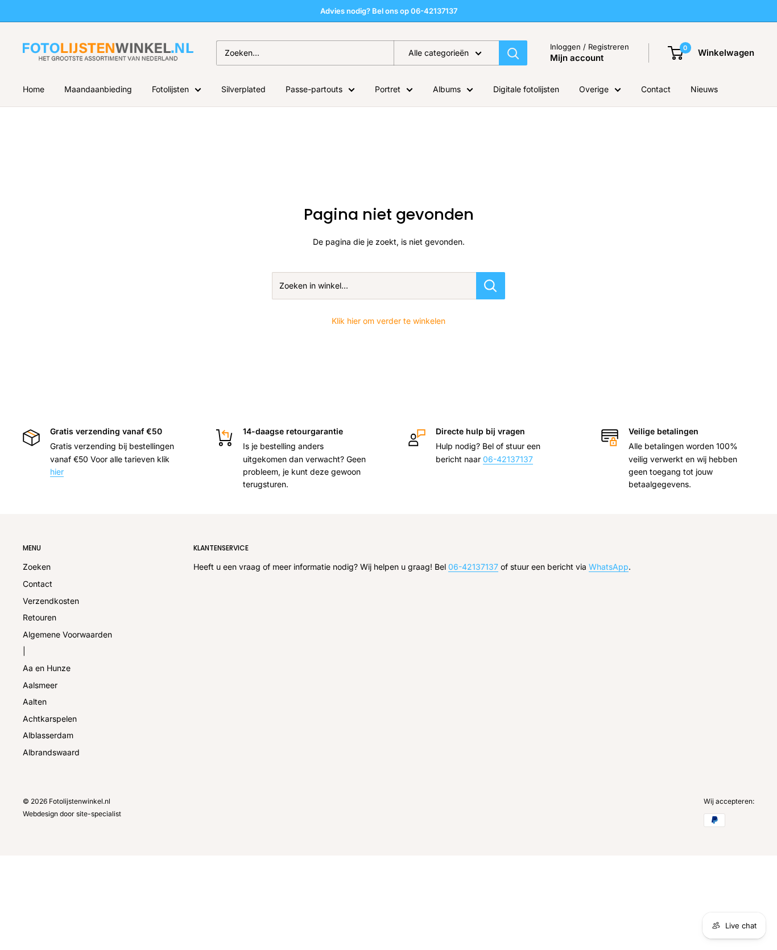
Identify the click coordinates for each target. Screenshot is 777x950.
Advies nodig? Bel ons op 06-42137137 (388, 10)
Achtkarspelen (50, 718)
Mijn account (577, 57)
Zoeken (37, 566)
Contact (656, 89)
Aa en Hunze (47, 668)
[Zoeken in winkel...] (490, 285)
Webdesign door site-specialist (72, 813)
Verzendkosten (51, 601)
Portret (387, 89)
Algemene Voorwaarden (67, 634)
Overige (594, 89)
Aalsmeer (40, 685)
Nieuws (704, 89)
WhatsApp (609, 566)
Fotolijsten (170, 89)
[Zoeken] (513, 52)
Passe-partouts (314, 89)
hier (57, 471)
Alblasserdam (48, 735)
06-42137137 (508, 459)
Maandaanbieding (98, 89)
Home (33, 89)
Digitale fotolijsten (526, 89)
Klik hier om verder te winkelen (388, 321)
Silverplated (243, 89)
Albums (447, 89)
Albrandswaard (51, 752)
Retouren (39, 617)
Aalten (35, 701)
